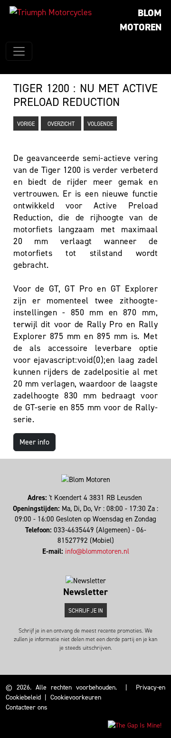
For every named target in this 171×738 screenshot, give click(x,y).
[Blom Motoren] (51, 12)
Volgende (100, 124)
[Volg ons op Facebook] (79, 562)
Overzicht (61, 124)
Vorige (26, 124)
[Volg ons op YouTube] (92, 562)
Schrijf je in (85, 611)
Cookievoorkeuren (75, 697)
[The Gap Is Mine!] (135, 724)
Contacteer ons (27, 707)
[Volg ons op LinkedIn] (87, 562)
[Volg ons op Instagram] (83, 562)
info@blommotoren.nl (97, 551)
